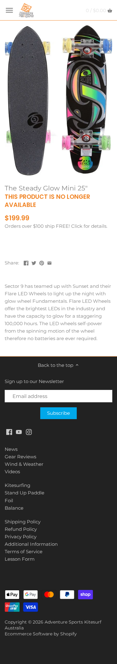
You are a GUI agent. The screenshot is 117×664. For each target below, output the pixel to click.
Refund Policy (21, 529)
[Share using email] (49, 262)
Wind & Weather (24, 464)
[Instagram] (29, 431)
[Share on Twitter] (34, 262)
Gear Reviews (20, 457)
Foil (9, 500)
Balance (14, 508)
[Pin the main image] (41, 262)
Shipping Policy (23, 522)
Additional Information (31, 544)
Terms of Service (23, 551)
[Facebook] (9, 431)
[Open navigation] (9, 10)
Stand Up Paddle (24, 493)
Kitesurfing (17, 485)
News (11, 449)
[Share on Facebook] (26, 262)
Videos (12, 472)
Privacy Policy (21, 537)
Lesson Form (20, 559)
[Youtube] (19, 431)
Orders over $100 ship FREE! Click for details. (56, 226)
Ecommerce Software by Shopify (41, 633)
